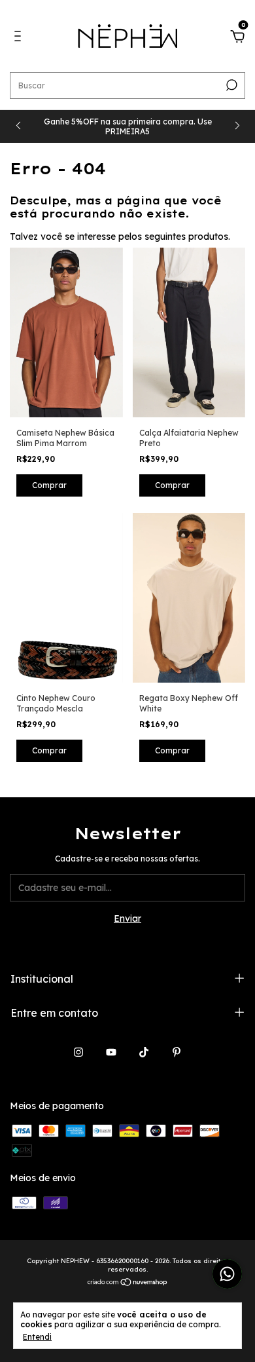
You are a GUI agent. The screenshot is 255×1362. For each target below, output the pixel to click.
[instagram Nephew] (78, 1052)
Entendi (37, 1337)
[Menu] (20, 38)
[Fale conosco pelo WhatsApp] (227, 1274)
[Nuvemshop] (128, 1283)
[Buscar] (230, 85)
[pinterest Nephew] (176, 1052)
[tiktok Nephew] (144, 1052)
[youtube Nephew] (111, 1052)
